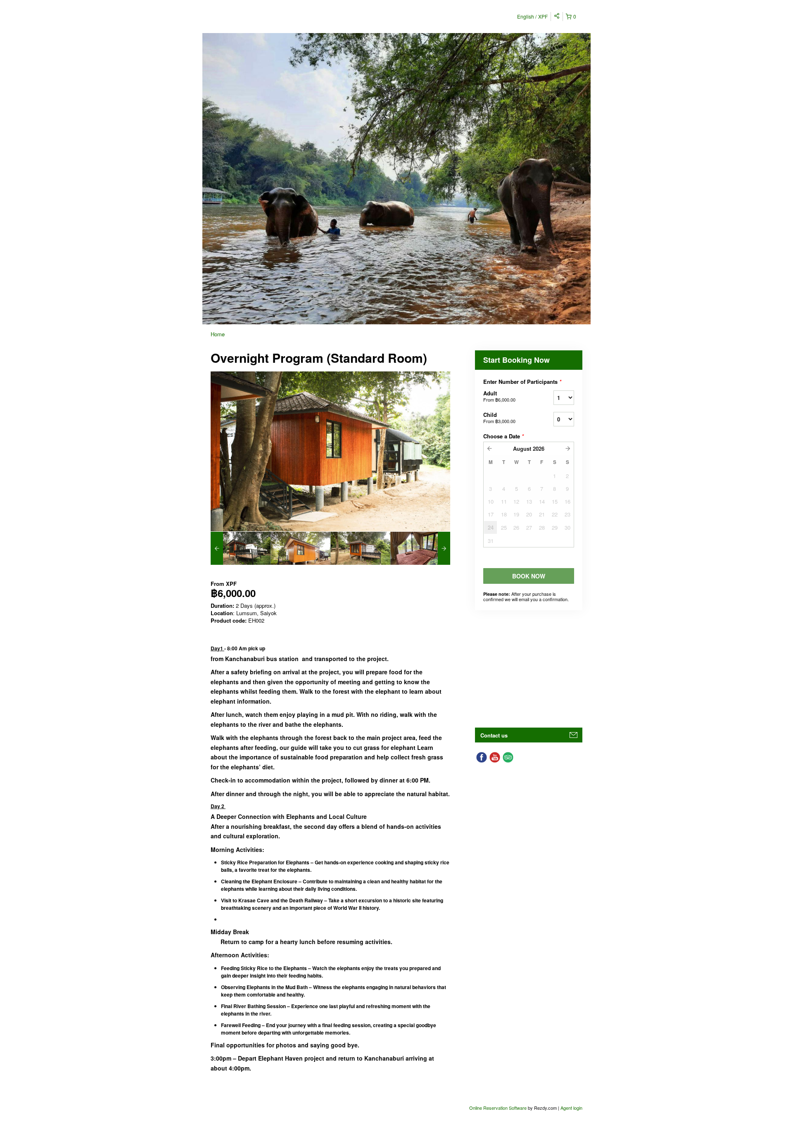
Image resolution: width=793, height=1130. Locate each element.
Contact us (494, 735)
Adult (499, 396)
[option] (241, 548)
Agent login (571, 1107)
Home (218, 334)
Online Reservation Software (498, 1107)
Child (499, 417)
